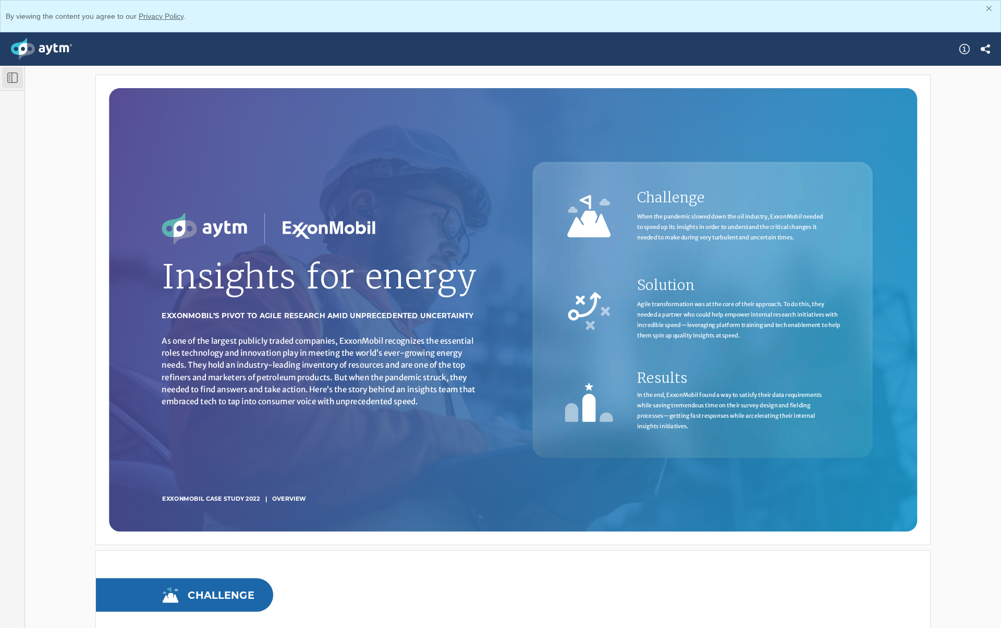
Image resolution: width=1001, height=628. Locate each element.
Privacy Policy (161, 16)
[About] (964, 49)
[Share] (985, 49)
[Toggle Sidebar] (12, 77)
